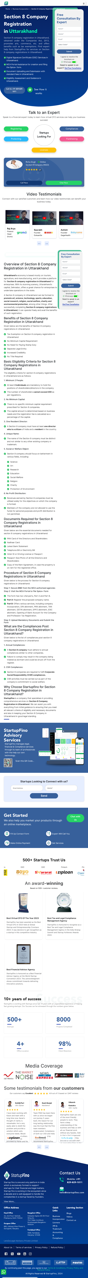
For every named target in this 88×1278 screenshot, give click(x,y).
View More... (9, 1201)
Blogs (69, 1213)
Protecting (16, 139)
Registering (16, 129)
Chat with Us (75, 818)
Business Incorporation (21, 9)
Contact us (71, 1220)
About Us (8, 1247)
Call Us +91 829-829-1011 (14, 90)
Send (44, 795)
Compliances (72, 129)
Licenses (44, 150)
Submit (69, 51)
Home (8, 9)
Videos (69, 1217)
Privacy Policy (41, 1247)
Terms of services (24, 1247)
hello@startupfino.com (72, 1192)
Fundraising (71, 139)
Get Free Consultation (73, 68)
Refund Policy (57, 1247)
